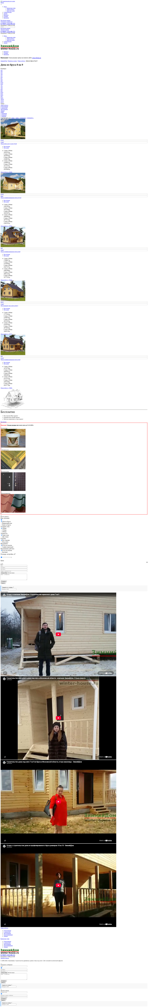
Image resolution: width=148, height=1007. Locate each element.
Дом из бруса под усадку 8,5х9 (9, 143)
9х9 (1, 96)
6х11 (2, 84)
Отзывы (6, 16)
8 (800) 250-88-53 (8, 24)
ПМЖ (2, 112)
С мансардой (4, 108)
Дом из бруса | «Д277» (6, 334)
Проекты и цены (12, 61)
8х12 (2, 95)
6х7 (1, 78)
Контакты (6, 17)
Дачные (3, 110)
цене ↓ (18, 118)
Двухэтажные (4, 109)
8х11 (2, 93)
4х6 (1, 71)
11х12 (2, 100)
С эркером (3, 116)
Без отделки (7, 146)
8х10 (2, 92)
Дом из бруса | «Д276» (6, 280)
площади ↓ (30, 118)
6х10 (2, 82)
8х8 (1, 89)
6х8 (1, 80)
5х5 (1, 73)
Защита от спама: (8, 587)
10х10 (2, 99)
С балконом (4, 113)
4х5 (1, 70)
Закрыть (3, 583)
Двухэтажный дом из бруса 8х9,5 (9, 305)
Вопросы (6, 15)
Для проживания (8, 934)
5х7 (1, 75)
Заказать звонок (5, 29)
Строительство (8, 12)
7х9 (1, 88)
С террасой (3, 115)
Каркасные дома (11, 8)
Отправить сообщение (6, 21)
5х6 (1, 74)
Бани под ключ (11, 11)
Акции (5, 13)
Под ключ (6, 147)
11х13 (2, 102)
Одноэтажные (4, 106)
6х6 (1, 77)
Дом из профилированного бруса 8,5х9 (11, 197)
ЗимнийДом (4, 61)
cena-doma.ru (36, 58)
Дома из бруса (10, 9)
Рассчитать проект (5, 20)
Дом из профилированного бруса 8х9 (10, 251)
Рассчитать (3, 422)
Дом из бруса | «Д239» (6, 172)
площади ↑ (23, 118)
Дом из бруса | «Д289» (6, 388)
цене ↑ (13, 118)
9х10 (2, 98)
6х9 (1, 81)
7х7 (1, 85)
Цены (5, 6)
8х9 (1, 91)
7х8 (1, 86)
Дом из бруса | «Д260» (6, 226)
